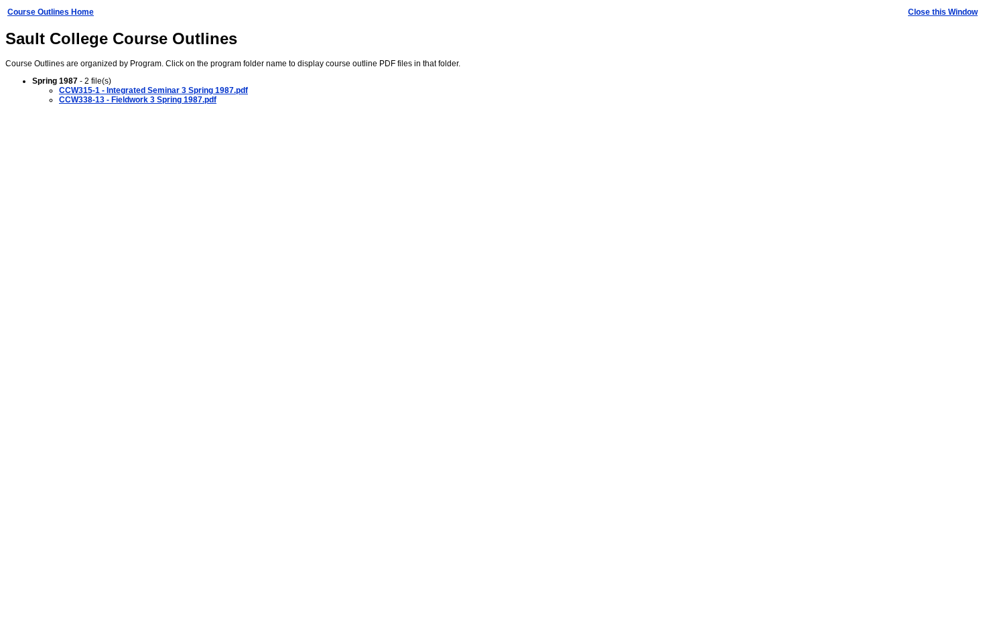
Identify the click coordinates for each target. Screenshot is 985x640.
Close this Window (943, 12)
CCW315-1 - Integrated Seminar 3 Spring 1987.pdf (153, 90)
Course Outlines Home (50, 12)
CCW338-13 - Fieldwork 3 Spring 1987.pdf (137, 99)
